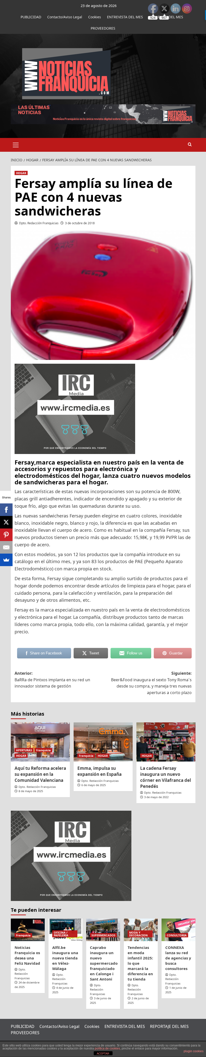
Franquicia (43, 750)
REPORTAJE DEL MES (169, 1026)
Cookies (94, 17)
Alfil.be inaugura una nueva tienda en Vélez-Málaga (65, 958)
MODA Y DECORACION (138, 934)
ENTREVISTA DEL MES (125, 17)
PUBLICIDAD (31, 17)
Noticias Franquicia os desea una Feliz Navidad (27, 955)
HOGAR (21, 173)
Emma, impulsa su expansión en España (99, 771)
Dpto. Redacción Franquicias (39, 223)
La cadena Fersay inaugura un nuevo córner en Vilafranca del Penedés (165, 777)
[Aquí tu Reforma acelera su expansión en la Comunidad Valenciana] (40, 742)
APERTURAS (24, 750)
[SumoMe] (6, 560)
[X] (6, 522)
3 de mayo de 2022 (156, 797)
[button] (16, 144)
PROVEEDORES (103, 28)
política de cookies (107, 1048)
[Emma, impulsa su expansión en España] (103, 742)
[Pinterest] (6, 534)
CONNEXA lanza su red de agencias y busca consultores (178, 958)
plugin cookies (193, 1051)
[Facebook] (6, 509)
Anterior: (52, 679)
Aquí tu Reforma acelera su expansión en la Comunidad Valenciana (40, 774)
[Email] (6, 547)
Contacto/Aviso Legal (64, 17)
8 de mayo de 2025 (31, 791)
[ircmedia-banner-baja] (75, 408)
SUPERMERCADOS (103, 935)
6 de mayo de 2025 (93, 785)
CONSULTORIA (177, 935)
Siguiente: (151, 682)
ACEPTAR (103, 1053)
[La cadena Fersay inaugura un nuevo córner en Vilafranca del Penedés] (165, 742)
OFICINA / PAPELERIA (61, 934)
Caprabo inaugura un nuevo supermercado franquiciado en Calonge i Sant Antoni (104, 963)
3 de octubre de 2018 (80, 223)
